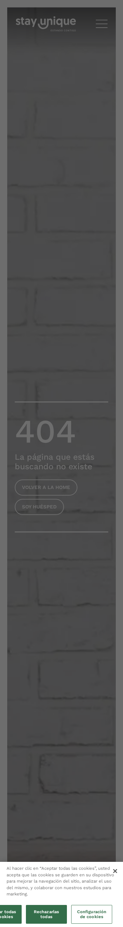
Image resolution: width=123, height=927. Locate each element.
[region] (61, 894)
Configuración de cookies (92, 914)
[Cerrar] (115, 871)
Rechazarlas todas (46, 914)
